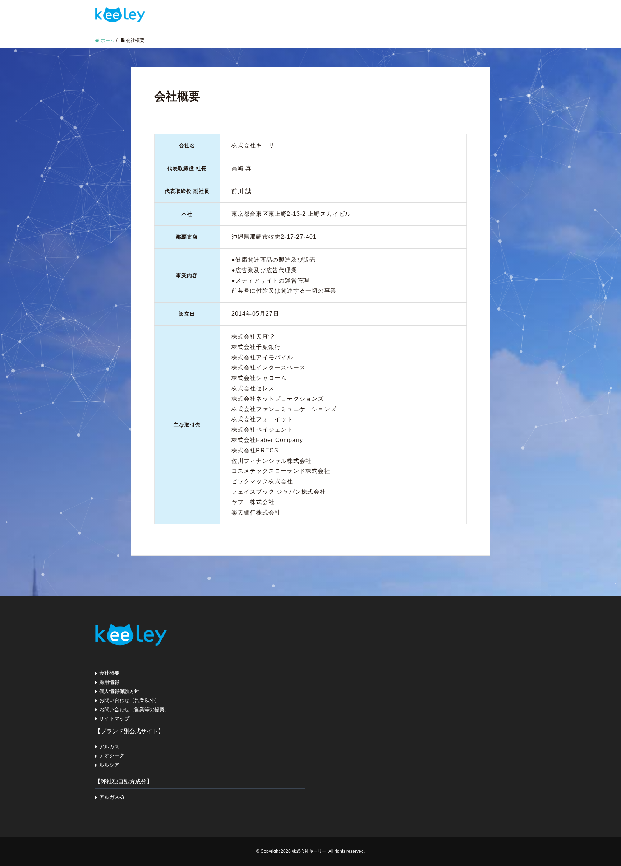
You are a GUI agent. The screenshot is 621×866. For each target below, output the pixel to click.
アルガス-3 (111, 797)
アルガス (109, 746)
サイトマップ (114, 718)
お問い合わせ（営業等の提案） (134, 709)
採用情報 (109, 682)
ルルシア (109, 765)
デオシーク (111, 755)
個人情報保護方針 (119, 691)
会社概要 (109, 673)
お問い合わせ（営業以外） (129, 700)
